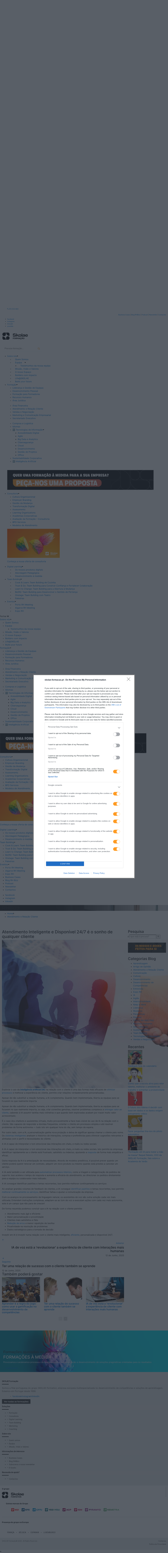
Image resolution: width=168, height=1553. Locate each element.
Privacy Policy (99, 873)
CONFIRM (65, 864)
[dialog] (84, 776)
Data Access (84, 873)
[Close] (129, 680)
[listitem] (84, 728)
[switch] (116, 734)
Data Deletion (69, 873)
